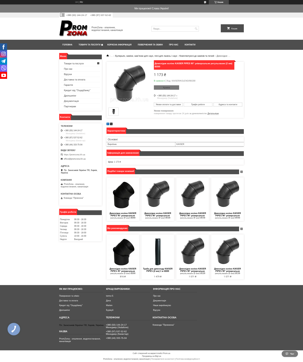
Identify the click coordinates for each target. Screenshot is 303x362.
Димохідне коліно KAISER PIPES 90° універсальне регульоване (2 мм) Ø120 (157, 215)
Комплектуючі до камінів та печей (196, 56)
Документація (71, 101)
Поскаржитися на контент (162, 359)
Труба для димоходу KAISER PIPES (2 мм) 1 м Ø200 (157, 270)
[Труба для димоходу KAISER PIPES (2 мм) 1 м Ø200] (157, 252)
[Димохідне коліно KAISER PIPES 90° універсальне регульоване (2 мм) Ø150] (227, 194)
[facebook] (108, 124)
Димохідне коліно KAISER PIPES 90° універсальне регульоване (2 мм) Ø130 (192, 215)
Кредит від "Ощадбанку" (77, 90)
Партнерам (70, 106)
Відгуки (68, 74)
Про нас (173, 45)
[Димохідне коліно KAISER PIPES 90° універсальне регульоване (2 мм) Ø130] (192, 194)
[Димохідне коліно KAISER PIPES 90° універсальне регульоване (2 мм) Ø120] (157, 194)
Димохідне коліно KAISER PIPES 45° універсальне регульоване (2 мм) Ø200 (123, 215)
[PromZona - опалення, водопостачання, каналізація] (73, 28)
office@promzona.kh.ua (75, 159)
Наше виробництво (162, 305)
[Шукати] (196, 29)
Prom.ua (166, 353)
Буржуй (109, 310)
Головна (67, 45)
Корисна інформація (119, 45)
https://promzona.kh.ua (74, 154)
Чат (292, 354)
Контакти (190, 45)
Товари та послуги (89, 45)
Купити (166, 87)
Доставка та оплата (74, 79)
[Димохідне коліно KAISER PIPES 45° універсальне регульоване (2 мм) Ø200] (122, 194)
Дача (108, 300)
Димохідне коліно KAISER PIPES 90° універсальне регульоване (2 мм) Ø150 (227, 215)
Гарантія (68, 85)
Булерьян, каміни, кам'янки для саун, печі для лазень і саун (146, 56)
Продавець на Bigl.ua (151, 356)
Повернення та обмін (150, 45)
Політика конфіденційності (188, 359)
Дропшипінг (70, 95)
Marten (109, 305)
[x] (111, 124)
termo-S (109, 296)
